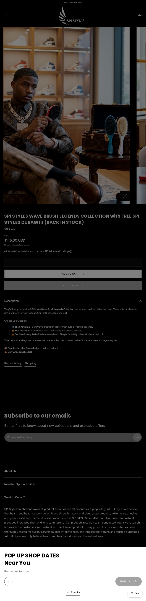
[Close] (73, 300)
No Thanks (73, 592)
